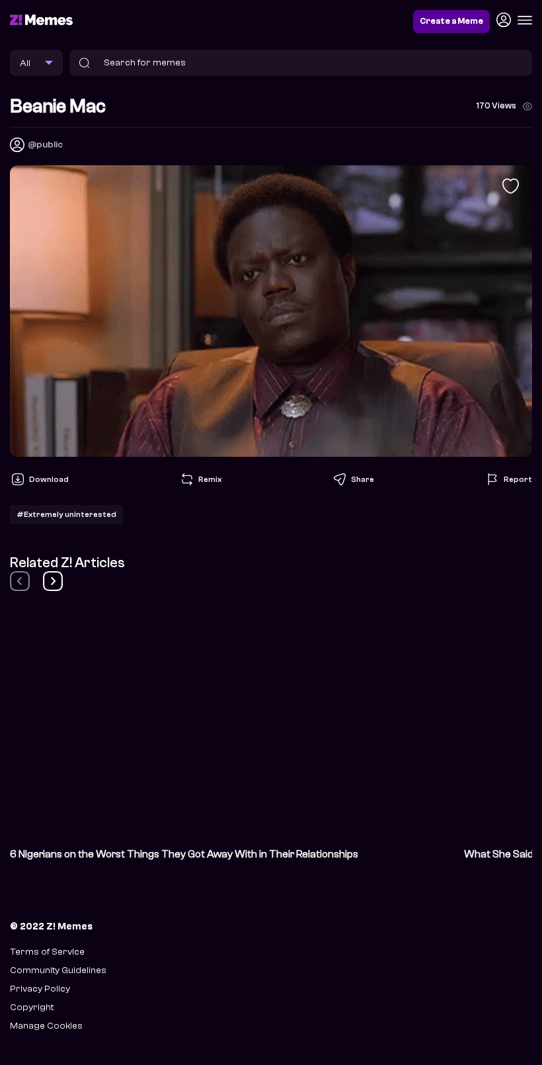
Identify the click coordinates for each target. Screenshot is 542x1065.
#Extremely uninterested (66, 514)
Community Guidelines (58, 970)
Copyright (32, 1007)
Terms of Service (47, 951)
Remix (209, 479)
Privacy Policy (40, 988)
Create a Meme (451, 21)
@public (45, 144)
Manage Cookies (46, 1025)
